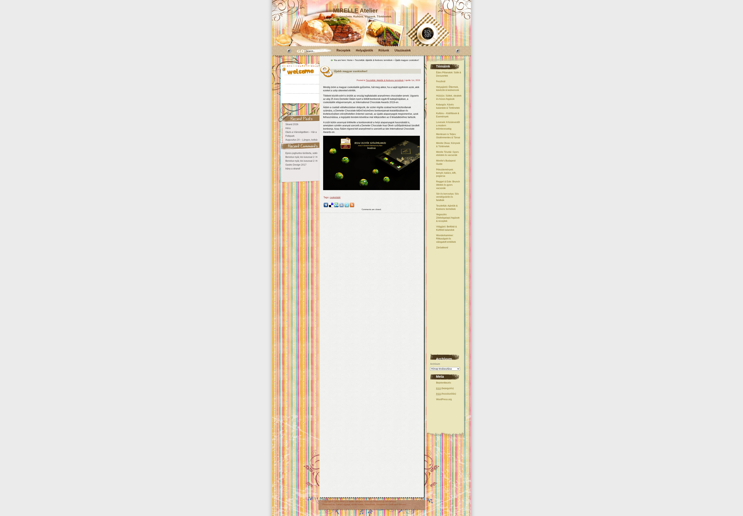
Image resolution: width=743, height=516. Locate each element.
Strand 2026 (291, 124)
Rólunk (383, 50)
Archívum (435, 364)
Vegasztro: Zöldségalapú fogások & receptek (448, 217)
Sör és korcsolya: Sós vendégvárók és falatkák (447, 197)
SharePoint (370, 504)
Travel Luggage (343, 504)
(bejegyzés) (445, 388)
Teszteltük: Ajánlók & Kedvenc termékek (374, 60)
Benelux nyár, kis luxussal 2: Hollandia (305, 157)
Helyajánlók (364, 50)
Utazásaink (403, 50)
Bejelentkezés (443, 382)
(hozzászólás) (446, 393)
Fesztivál (440, 81)
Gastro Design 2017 (295, 164)
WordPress (390, 501)
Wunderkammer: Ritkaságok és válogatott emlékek (446, 238)
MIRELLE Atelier (355, 10)
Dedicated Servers (397, 504)
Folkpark (289, 136)
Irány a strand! (292, 168)
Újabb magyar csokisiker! (350, 71)
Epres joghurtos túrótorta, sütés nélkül (305, 153)
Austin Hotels (357, 504)
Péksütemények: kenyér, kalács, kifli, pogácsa (446, 173)
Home (350, 60)
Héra (288, 128)
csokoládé (335, 197)
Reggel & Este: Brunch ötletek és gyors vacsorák (448, 185)
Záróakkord (442, 247)
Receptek (343, 50)
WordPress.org (444, 399)
